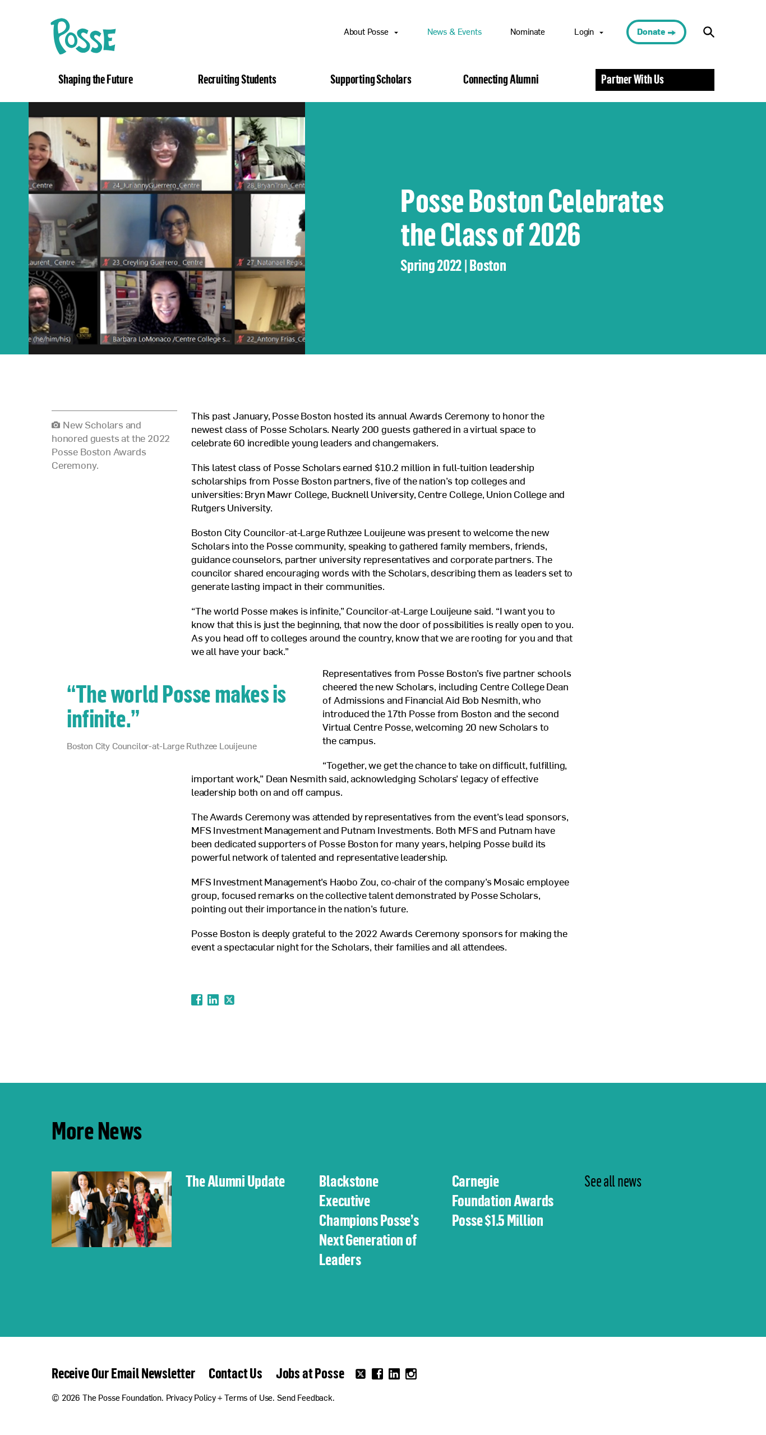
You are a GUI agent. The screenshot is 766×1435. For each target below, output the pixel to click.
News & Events (454, 33)
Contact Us (235, 1373)
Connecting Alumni (501, 79)
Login (584, 33)
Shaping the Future (95, 79)
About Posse (366, 33)
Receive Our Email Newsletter (123, 1373)
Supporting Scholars (371, 79)
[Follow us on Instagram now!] (411, 1373)
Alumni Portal (601, 99)
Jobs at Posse (310, 1373)
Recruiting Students (237, 79)
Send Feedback (305, 1399)
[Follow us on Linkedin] (394, 1373)
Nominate (527, 33)
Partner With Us (632, 79)
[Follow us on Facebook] (377, 1373)
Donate (651, 33)
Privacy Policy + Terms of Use (219, 1399)
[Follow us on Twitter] (360, 1373)
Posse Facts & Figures (386, 61)
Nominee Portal (604, 61)
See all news (613, 1180)
